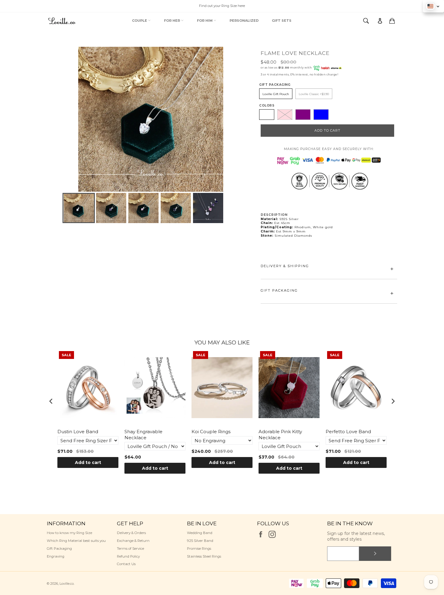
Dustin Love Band (77, 431)
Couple (140, 20)
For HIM (205, 20)
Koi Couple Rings (210, 431)
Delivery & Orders (131, 533)
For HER (172, 20)
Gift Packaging (59, 548)
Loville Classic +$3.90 (314, 94)
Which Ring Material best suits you (76, 541)
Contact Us (126, 564)
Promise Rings (199, 548)
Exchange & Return (133, 541)
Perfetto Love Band (348, 431)
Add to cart (88, 462)
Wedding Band (199, 533)
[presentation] (51, 401)
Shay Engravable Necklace (143, 434)
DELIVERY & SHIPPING (285, 266)
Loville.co (67, 583)
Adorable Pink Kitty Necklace (280, 434)
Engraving (55, 556)
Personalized (244, 20)
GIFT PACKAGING (279, 290)
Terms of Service (130, 548)
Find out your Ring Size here (222, 6)
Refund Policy (128, 556)
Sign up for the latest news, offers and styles (356, 536)
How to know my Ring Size (69, 533)
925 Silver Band (200, 541)
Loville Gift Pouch (275, 94)
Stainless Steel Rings (204, 556)
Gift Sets (281, 20)
